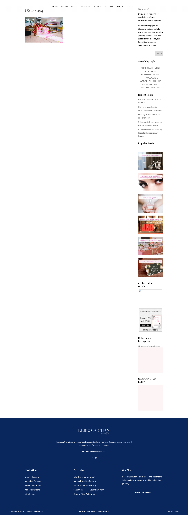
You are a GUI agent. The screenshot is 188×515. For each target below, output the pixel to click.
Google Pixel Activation (85, 494)
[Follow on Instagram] (96, 458)
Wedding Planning (33, 481)
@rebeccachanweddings (149, 346)
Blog (111, 7)
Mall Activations (32, 490)
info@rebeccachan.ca (95, 451)
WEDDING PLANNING (150, 81)
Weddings (98, 7)
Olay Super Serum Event (84, 477)
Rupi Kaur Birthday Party (85, 485)
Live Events (30, 494)
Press (74, 7)
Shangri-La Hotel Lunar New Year (89, 490)
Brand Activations (33, 485)
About (64, 7)
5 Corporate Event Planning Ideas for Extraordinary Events (150, 132)
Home (55, 7)
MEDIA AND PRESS (150, 84)
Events (84, 7)
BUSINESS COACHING (150, 87)
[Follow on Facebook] (91, 458)
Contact (131, 7)
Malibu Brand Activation (85, 481)
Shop (120, 7)
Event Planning (32, 477)
